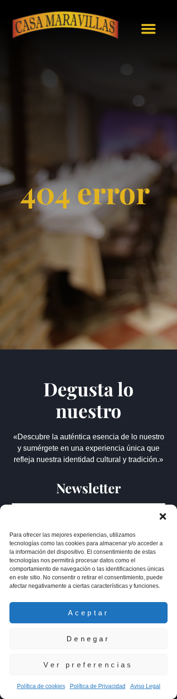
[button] (163, 516)
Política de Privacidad (98, 686)
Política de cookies (41, 686)
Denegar (88, 639)
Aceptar (88, 613)
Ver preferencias (88, 665)
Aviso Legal (145, 686)
